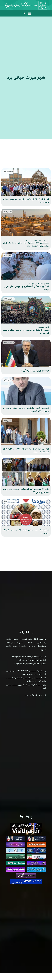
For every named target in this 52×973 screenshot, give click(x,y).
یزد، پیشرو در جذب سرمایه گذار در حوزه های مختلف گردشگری (26, 450)
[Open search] (24, 14)
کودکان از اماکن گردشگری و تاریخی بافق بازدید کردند (26, 287)
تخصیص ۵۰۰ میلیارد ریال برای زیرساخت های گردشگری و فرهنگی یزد (26, 243)
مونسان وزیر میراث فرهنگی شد (34, 370)
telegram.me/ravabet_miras (26, 663)
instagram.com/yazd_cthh (24, 656)
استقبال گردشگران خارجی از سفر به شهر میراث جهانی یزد (26, 201)
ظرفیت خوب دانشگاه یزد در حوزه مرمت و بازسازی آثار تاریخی (26, 410)
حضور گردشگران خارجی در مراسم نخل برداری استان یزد (26, 330)
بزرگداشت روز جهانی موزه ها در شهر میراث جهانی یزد (26, 531)
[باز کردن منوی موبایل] (29, 14)
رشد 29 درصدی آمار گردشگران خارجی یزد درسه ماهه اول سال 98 (26, 491)
